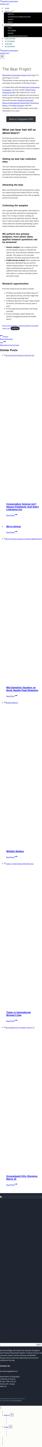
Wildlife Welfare (15, 851)
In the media (10, 41)
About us (11, 14)
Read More (11, 515)
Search (39, 1344)
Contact (10, 19)
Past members (12, 30)
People (10, 28)
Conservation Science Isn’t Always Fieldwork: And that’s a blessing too (22, 507)
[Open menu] (2, 56)
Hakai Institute (17, 105)
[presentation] (23, 426)
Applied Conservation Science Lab (17, 75)
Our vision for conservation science (19, 16)
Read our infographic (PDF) (21, 119)
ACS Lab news (10, 46)
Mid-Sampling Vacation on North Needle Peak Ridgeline (22, 689)
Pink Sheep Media (16, 1400)
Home (7, 8)
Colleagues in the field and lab (17, 36)
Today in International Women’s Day (18, 1013)
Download (15, 328)
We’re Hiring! (13, 526)
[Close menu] (0, 1407)
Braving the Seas (6, 338)
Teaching (8, 44)
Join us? (10, 22)
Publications (10, 38)
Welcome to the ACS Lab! (9, 344)
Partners (10, 33)
